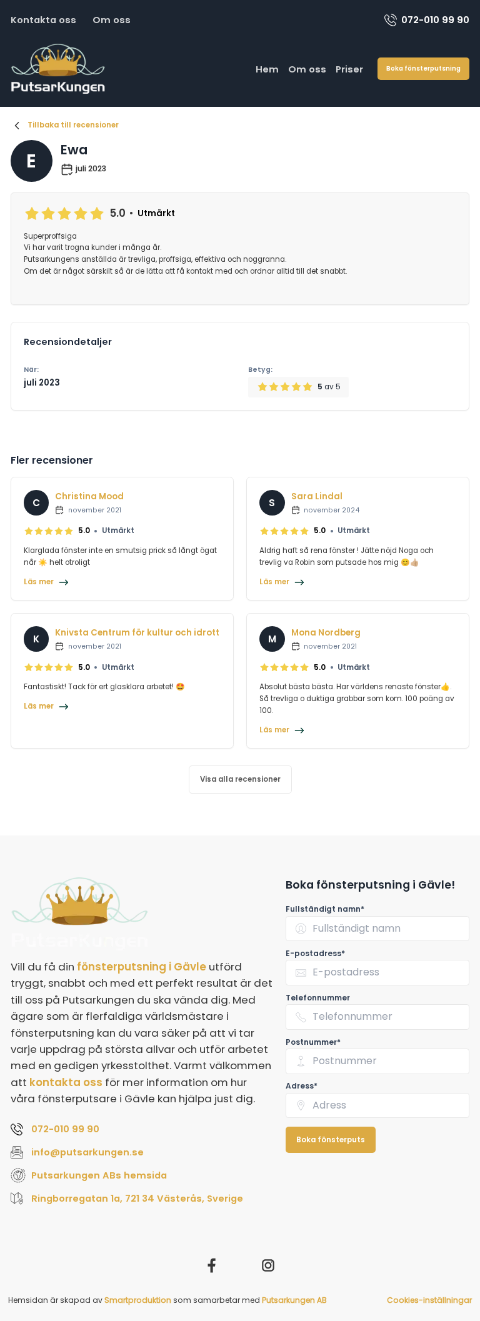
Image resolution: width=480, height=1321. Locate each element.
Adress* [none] (302, 1086)
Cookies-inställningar (429, 1300)
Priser (349, 69)
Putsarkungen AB (294, 1300)
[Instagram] (268, 1265)
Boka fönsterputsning (423, 68)
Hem (267, 69)
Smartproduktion (137, 1300)
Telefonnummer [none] (318, 998)
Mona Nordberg (326, 633)
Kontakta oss (43, 19)
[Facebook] (212, 1265)
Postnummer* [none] (313, 1042)
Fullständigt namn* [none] (325, 909)
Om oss (111, 19)
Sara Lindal (316, 496)
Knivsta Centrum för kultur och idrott (137, 633)
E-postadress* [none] (315, 953)
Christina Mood (89, 496)
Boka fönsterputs (330, 1140)
